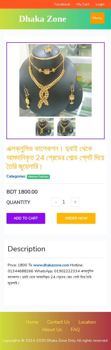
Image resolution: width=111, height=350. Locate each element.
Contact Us (58, 322)
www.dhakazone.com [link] (51, 265)
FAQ (75, 329)
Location (87, 322)
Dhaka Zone (42, 19)
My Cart (83, 4)
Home (32, 322)
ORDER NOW (76, 218)
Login (100, 4)
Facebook (62, 4)
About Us (52, 329)
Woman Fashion (38, 176)
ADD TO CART (26, 218)
